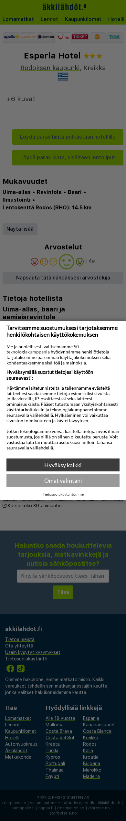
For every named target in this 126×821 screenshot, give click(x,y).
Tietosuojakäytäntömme (63, 494)
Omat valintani (63, 480)
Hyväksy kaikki (63, 464)
